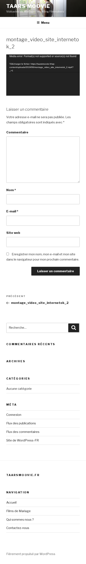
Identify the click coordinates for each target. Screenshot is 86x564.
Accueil (11, 502)
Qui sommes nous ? (20, 519)
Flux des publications (21, 423)
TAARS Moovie (28, 6)
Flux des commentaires (22, 432)
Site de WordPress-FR (22, 440)
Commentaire (17, 132)
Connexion (13, 415)
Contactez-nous (17, 528)
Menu (45, 22)
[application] (43, 75)
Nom (11, 190)
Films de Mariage (18, 511)
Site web (13, 233)
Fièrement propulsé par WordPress (30, 554)
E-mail (12, 211)
